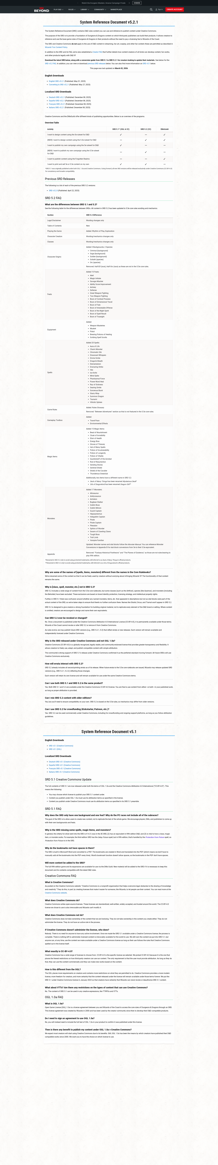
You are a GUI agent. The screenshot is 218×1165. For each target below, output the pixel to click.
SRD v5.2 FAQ (50, 63)
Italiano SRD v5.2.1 (56, 107)
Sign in (160, 9)
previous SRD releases (96, 63)
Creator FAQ (97, 52)
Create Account (175, 9)
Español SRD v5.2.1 (57, 101)
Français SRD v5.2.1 (57, 104)
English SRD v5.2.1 (56, 81)
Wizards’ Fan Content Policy (56, 47)
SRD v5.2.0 (53, 190)
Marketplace (116, 9)
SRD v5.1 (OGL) (55, 749)
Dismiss (137, 3)
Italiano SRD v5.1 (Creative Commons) (64, 772)
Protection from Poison (154, 837)
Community (99, 9)
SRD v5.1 (146, 63)
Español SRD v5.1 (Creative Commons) (64, 765)
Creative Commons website (56, 893)
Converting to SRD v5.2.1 (59, 85)
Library (84, 9)
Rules (70, 9)
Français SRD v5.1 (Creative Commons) (65, 768)
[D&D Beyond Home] (41, 9)
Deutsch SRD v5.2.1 (57, 97)
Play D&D (57, 9)
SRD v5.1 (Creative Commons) (61, 746)
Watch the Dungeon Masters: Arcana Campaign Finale (103, 3)
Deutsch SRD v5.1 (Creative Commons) (64, 762)
